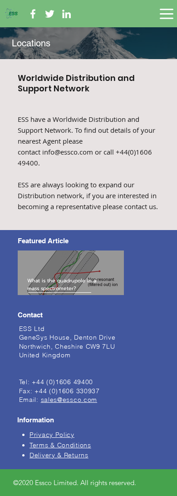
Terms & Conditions (60, 445)
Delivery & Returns (59, 455)
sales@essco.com (69, 400)
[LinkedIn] (66, 14)
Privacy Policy (52, 435)
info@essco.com (67, 151)
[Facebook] (33, 14)
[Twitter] (50, 14)
